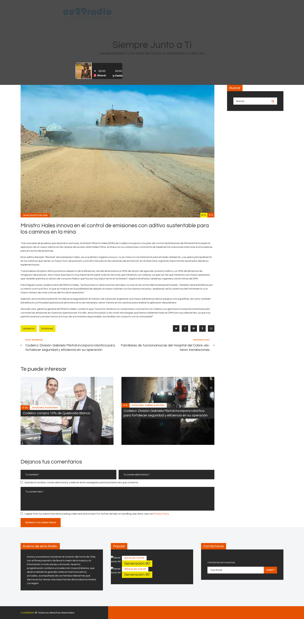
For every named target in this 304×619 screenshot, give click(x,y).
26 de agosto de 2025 (35, 215)
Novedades (51, 407)
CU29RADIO (28, 612)
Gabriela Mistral (155, 405)
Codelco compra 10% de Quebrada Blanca (56, 413)
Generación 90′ (137, 563)
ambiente (28, 328)
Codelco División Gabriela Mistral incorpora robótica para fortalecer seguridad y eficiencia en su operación (166, 413)
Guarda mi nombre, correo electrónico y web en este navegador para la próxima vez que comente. (81, 482)
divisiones (38, 407)
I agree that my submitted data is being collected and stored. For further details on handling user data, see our (96, 513)
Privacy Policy (161, 513)
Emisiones (47, 328)
